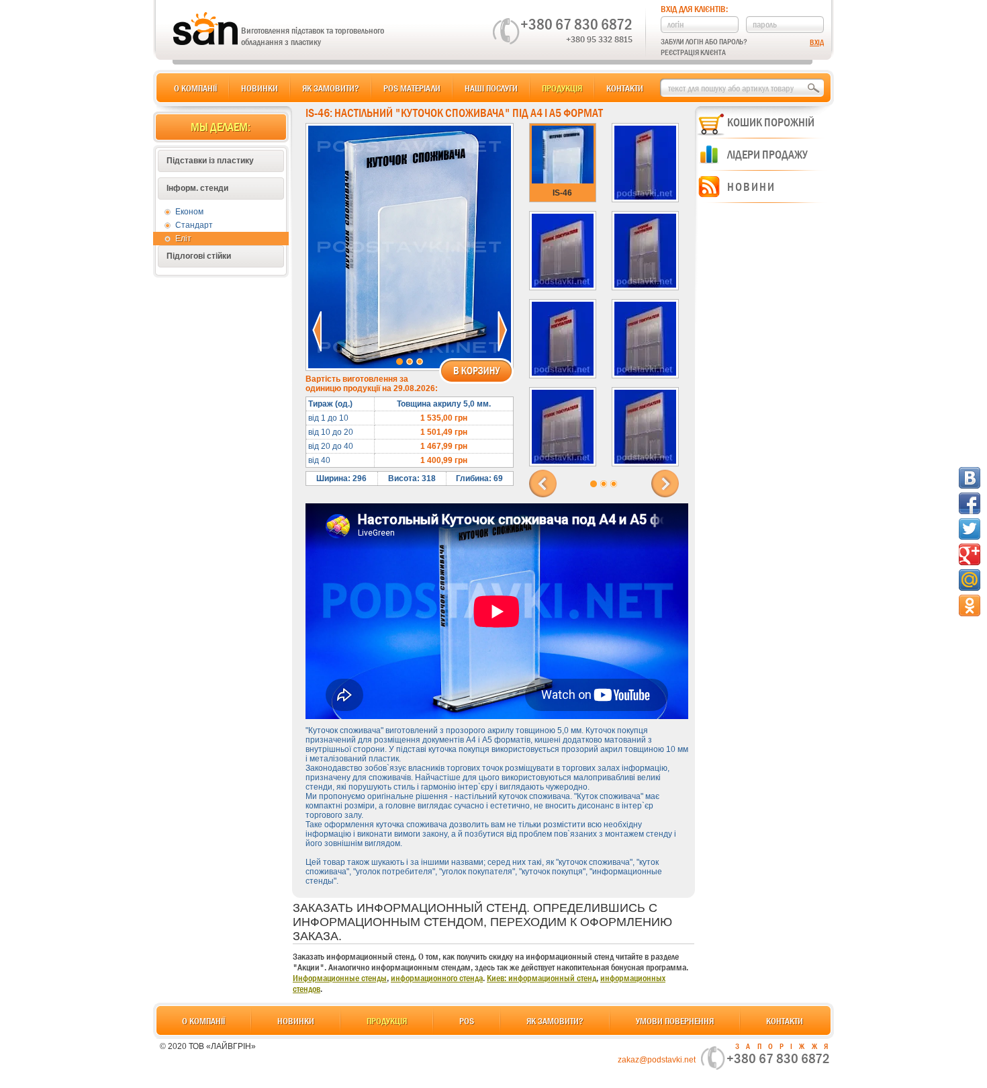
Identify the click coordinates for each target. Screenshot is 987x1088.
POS (466, 1020)
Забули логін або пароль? (704, 41)
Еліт (183, 238)
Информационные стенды (340, 977)
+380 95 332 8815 (599, 39)
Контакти (624, 88)
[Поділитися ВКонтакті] (969, 478)
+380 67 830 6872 (576, 24)
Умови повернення (675, 1020)
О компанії (195, 88)
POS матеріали (411, 88)
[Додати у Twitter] (969, 529)
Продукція (562, 88)
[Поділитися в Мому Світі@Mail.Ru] (969, 580)
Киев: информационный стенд (541, 977)
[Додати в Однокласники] (969, 605)
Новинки (259, 88)
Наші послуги (491, 88)
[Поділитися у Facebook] (969, 503)
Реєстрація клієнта (693, 52)
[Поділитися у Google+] (969, 554)
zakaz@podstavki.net (657, 1059)
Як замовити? (330, 88)
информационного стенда (437, 977)
